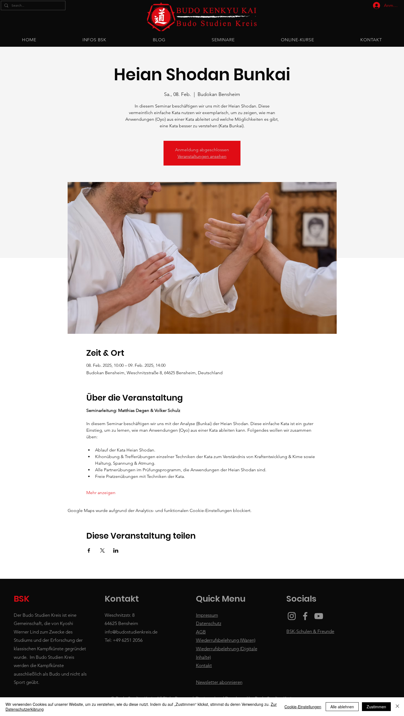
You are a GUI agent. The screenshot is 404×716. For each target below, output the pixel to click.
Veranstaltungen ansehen (202, 156)
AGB (201, 632)
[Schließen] (397, 707)
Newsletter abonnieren (219, 682)
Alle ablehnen (342, 706)
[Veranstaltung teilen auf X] (102, 550)
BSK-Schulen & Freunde (310, 631)
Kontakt (204, 665)
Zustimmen (376, 706)
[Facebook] (305, 616)
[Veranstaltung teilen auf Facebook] (89, 550)
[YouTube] (318, 616)
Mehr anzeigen (100, 492)
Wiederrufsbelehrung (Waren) (225, 640)
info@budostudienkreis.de (131, 632)
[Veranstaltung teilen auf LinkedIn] (115, 550)
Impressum (207, 615)
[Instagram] (291, 616)
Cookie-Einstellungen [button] (302, 706)
